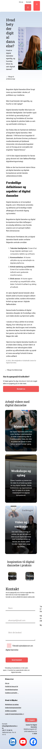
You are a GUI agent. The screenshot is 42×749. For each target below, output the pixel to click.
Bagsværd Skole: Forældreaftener (31, 578)
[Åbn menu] (28, 7)
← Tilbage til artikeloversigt (13, 370)
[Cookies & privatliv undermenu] (18, 692)
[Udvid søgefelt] (36, 6)
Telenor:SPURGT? (14, 578)
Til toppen (31, 720)
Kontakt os (21, 389)
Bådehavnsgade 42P (30, 729)
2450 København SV (30, 731)
